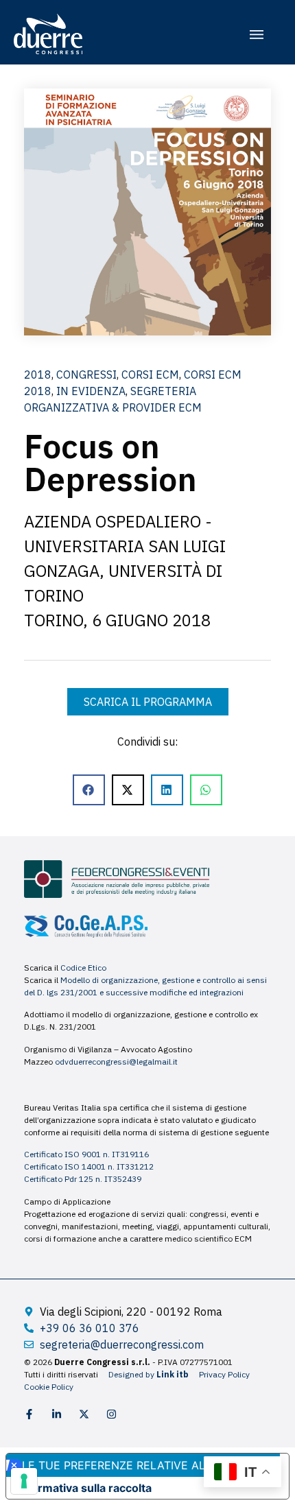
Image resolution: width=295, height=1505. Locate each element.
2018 (37, 374)
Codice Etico (83, 967)
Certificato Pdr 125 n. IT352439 (82, 1179)
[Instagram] (111, 1414)
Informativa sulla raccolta (84, 1488)
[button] (256, 34)
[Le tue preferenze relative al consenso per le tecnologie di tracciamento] (24, 1481)
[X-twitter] (84, 1414)
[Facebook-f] (29, 1414)
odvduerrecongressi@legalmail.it (116, 1061)
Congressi (86, 374)
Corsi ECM (150, 374)
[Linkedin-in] (56, 1414)
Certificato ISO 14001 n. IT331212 (89, 1166)
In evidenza (91, 391)
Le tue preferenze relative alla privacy (145, 1465)
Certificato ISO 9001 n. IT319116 (86, 1154)
